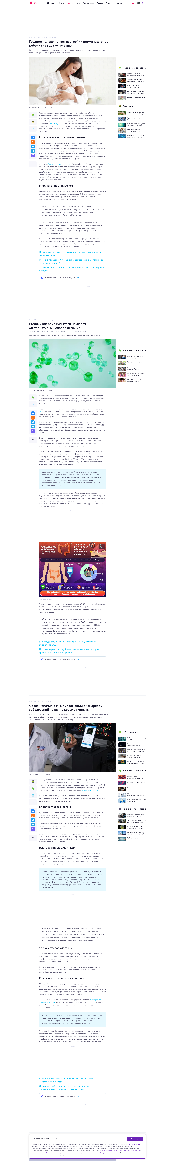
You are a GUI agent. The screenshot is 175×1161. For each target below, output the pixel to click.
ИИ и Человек (46, 701)
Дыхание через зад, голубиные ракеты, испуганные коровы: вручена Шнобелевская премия (70, 651)
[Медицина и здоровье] (33, 115)
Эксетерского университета (59, 164)
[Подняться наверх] (33, 164)
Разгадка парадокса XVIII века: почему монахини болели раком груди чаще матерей (71, 261)
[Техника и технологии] (33, 795)
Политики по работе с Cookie (41, 1153)
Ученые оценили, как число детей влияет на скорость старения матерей (71, 269)
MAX (78, 277)
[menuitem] (62, 3)
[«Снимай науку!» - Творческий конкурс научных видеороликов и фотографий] (133, 3)
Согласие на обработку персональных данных (104, 1153)
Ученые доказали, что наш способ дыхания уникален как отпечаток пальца (68, 643)
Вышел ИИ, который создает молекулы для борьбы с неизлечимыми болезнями (66, 1080)
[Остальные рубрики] (33, 129)
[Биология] (33, 122)
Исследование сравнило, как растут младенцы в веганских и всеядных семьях (70, 254)
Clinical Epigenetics (56, 123)
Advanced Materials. (90, 790)
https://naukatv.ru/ (134, 1144)
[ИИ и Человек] (33, 782)
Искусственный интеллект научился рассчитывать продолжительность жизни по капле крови (65, 1087)
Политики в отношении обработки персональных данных (121, 1151)
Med (41, 411)
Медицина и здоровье (49, 37)
